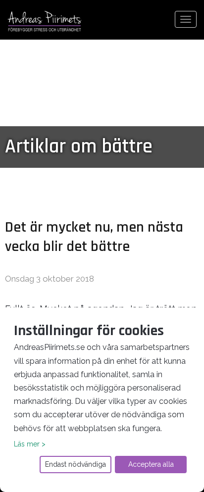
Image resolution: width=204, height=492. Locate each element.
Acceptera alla (151, 464)
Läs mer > (30, 444)
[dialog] (102, 399)
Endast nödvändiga (75, 464)
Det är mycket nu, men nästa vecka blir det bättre (94, 237)
